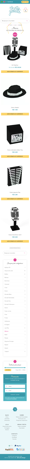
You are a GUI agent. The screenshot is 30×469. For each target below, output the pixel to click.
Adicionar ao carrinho (15, 71)
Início (10, 25)
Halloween (7, 321)
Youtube (14, 439)
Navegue (10, 1)
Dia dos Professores (9, 304)
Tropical (7, 351)
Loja (15, 25)
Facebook (14, 437)
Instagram (14, 435)
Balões (6, 274)
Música (6, 331)
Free (6, 314)
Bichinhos (7, 280)
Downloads (21, 428)
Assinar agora (14, 394)
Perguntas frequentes (21, 420)
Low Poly (7, 328)
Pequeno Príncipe (9, 341)
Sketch (6, 348)
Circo (6, 287)
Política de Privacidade (22, 417)
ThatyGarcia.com (15, 409)
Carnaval (7, 284)
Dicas (7, 417)
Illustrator (7, 418)
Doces (6, 307)
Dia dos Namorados (9, 297)
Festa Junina (8, 311)
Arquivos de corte (7, 426)
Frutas (6, 317)
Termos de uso (21, 418)
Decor (6, 291)
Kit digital (7, 324)
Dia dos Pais (8, 301)
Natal (6, 334)
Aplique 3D (7, 267)
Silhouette (7, 420)
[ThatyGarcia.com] (15, 11)
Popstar (6, 344)
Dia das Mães (8, 294)
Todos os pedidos (22, 426)
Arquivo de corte (9, 270)
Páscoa (6, 338)
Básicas (6, 277)
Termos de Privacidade (11, 398)
